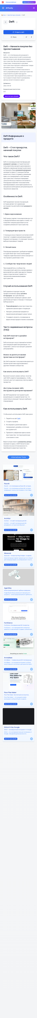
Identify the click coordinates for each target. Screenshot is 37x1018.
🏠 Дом (3, 15)
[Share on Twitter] (26, 37)
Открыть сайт (19, 32)
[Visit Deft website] (18, 115)
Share (14, 37)
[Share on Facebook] (31, 37)
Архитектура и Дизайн (14, 15)
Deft (18, 418)
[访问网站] (31, 495)
